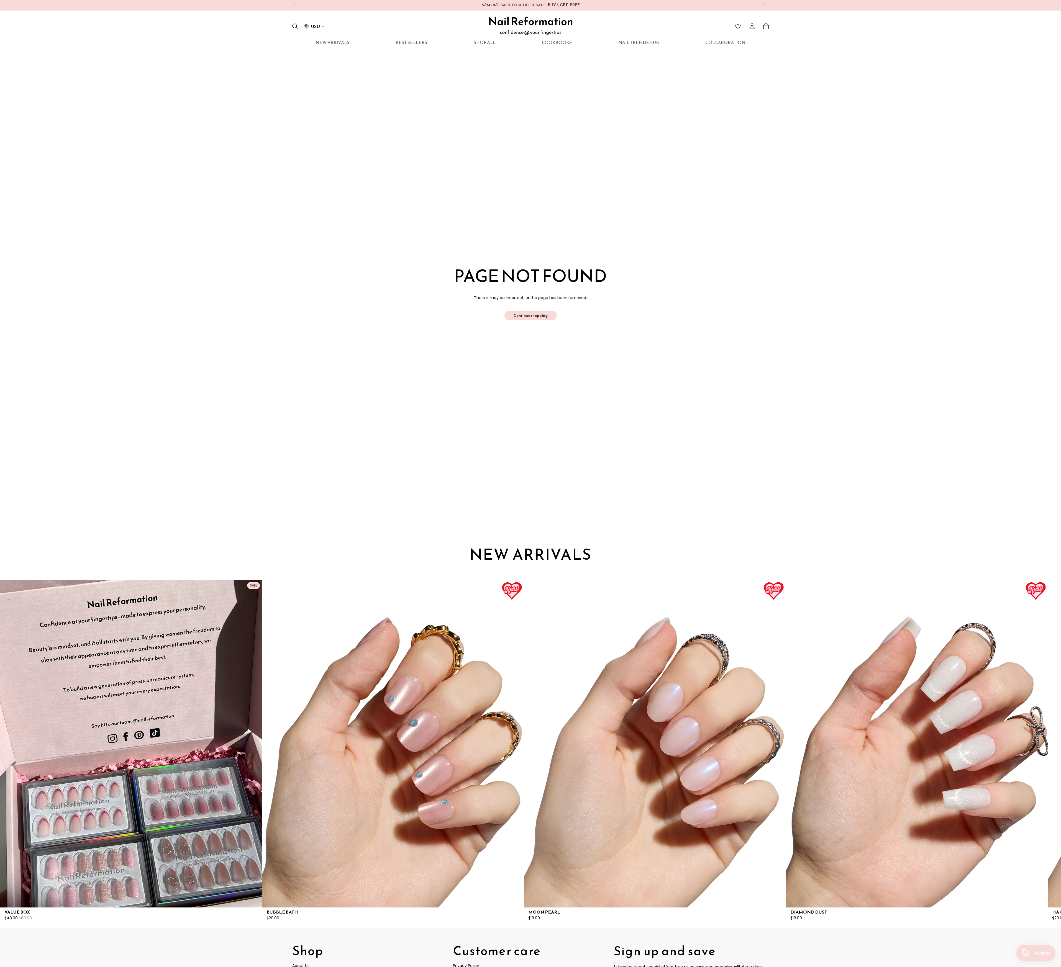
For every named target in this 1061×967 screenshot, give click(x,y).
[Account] (752, 26)
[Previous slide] (294, 5)
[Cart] (766, 26)
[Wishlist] (737, 26)
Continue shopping (531, 315)
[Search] (295, 26)
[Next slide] (764, 5)
